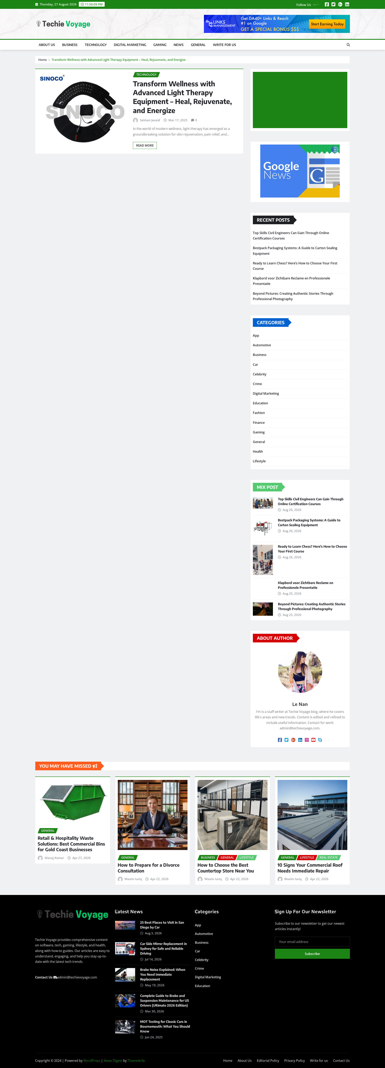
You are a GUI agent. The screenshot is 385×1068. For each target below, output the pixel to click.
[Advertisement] (301, 100)
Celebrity (259, 374)
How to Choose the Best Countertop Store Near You (226, 867)
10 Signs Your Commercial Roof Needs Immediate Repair (310, 867)
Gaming (159, 45)
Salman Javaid (150, 120)
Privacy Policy (294, 1060)
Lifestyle (259, 461)
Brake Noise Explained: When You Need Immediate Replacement (162, 974)
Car (255, 364)
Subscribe (312, 954)
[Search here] (348, 45)
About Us (47, 45)
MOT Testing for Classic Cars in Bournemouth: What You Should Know (165, 1026)
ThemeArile (136, 1060)
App (256, 335)
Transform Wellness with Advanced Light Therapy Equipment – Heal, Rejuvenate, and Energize (119, 60)
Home (42, 60)
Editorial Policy (268, 1060)
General (198, 45)
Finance (259, 422)
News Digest (113, 1060)
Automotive (262, 345)
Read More (145, 145)
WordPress (91, 1060)
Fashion (259, 413)
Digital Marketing (130, 45)
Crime (257, 384)
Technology (96, 45)
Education (260, 403)
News (179, 45)
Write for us (224, 45)
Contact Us (341, 1060)
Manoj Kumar (54, 858)
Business (69, 45)
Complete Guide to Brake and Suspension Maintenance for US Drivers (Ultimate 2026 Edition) (164, 1000)
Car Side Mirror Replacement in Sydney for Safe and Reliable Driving (163, 948)
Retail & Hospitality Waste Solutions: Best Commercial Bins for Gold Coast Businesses (71, 843)
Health (258, 451)
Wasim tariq (133, 879)
